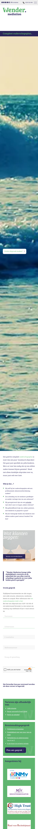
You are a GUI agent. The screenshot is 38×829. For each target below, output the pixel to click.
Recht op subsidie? (13, 715)
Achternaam (9, 627)
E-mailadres (9, 637)
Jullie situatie (11, 708)
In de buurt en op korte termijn (17, 743)
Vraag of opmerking (12, 657)
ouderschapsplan (26, 457)
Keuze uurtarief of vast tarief (17, 711)
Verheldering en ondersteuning (17, 738)
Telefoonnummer (10, 647)
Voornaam (8, 616)
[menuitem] (29, 2)
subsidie (28, 502)
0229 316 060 (29, 2)
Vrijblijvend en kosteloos (15, 729)
